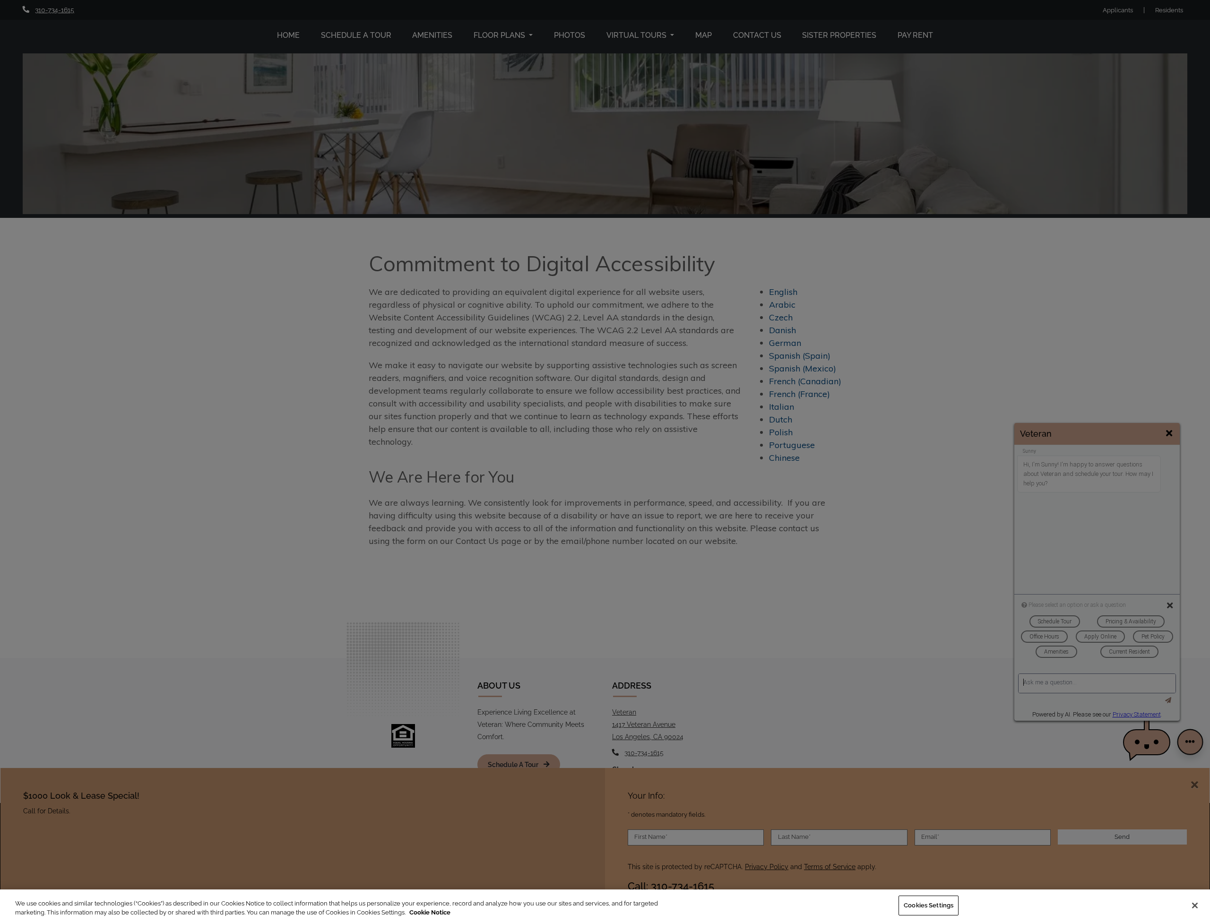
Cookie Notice (429, 912)
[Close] (1194, 905)
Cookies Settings (928, 905)
